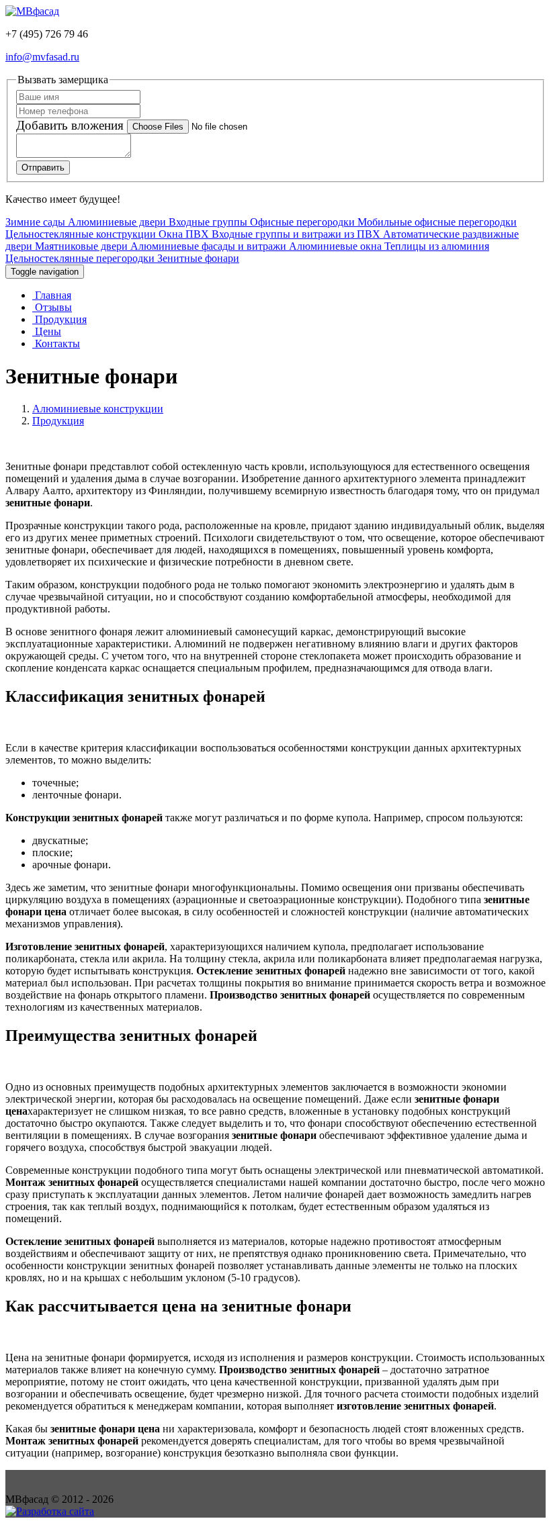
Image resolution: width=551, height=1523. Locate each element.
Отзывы (52, 307)
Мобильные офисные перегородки (437, 222)
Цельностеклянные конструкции (80, 234)
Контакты (56, 343)
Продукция (59, 319)
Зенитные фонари (198, 258)
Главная (51, 295)
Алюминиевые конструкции (97, 408)
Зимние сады (35, 222)
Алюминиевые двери (117, 222)
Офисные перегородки (302, 222)
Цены (46, 331)
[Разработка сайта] (49, 1511)
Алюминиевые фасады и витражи (208, 246)
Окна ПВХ (184, 234)
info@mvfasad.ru (42, 56)
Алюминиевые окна (335, 246)
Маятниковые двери (81, 246)
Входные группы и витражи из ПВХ (296, 234)
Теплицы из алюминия (436, 246)
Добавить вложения (71, 125)
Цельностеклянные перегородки (80, 258)
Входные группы (208, 222)
